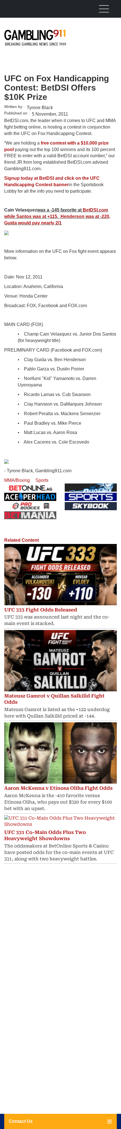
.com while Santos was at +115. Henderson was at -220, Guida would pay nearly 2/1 (57, 216)
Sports (41, 480)
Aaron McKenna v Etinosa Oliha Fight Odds (58, 788)
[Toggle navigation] (103, 9)
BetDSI (90, 210)
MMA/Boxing (17, 480)
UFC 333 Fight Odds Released (40, 610)
